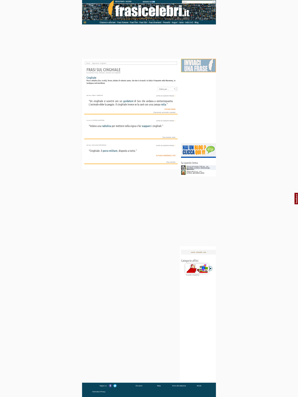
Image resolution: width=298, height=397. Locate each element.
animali (159, 112)
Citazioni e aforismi (108, 22)
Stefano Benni (169, 109)
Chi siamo (139, 386)
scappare (146, 126)
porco (105, 150)
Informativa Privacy (98, 391)
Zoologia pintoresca (99, 145)
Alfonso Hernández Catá (165, 155)
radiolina (106, 126)
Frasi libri (143, 22)
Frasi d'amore (122, 22)
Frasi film (134, 22)
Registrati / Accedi (123, 1)
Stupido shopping (98, 120)
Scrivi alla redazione (179, 386)
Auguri (175, 22)
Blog (196, 22)
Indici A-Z (189, 22)
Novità (199, 386)
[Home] (149, 10)
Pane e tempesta (97, 95)
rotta (163, 104)
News (159, 386)
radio (173, 137)
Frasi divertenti (155, 22)
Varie (181, 22)
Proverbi (166, 22)
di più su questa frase (165, 96)
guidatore (128, 101)
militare (113, 150)
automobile (165, 112)
